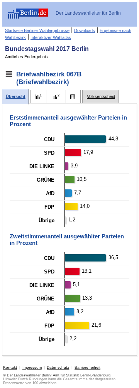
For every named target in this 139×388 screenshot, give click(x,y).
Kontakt (10, 367)
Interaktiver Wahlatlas (51, 37)
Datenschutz (58, 367)
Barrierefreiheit (87, 367)
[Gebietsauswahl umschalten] (9, 74)
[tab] (15, 96)
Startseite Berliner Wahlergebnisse (37, 30)
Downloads (84, 30)
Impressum (32, 367)
